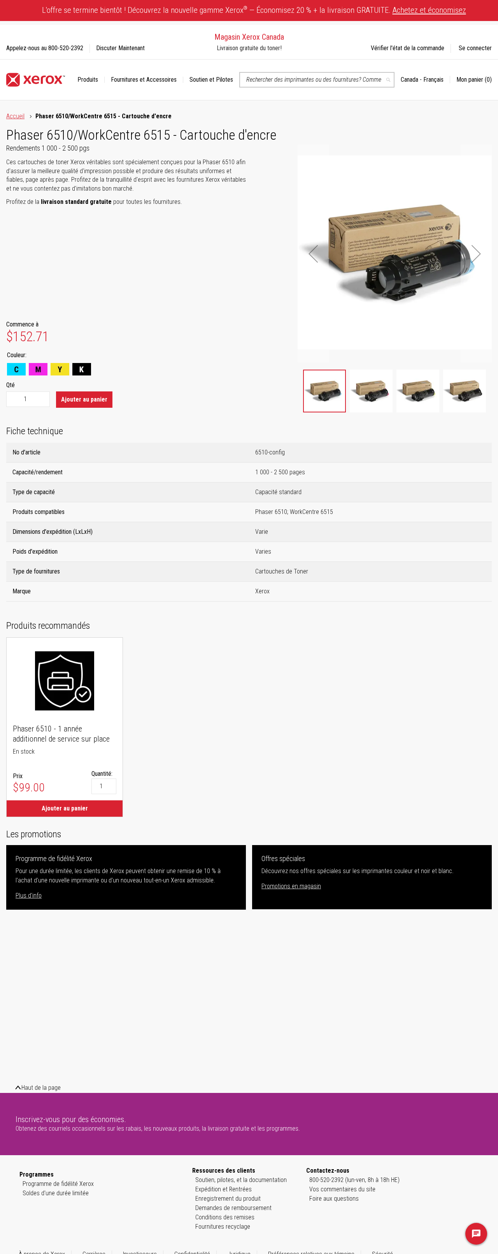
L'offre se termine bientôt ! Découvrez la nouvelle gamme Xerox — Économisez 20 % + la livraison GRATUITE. (254, 10)
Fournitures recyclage (222, 1226)
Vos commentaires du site (342, 1189)
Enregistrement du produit (228, 1198)
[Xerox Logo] (35, 80)
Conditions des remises (224, 1217)
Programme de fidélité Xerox (58, 1183)
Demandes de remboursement (233, 1208)
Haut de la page (41, 1087)
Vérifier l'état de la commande (407, 48)
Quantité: (101, 773)
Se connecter (475, 48)
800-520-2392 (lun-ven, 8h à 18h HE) (354, 1180)
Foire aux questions (334, 1198)
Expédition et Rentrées (223, 1189)
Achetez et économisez (429, 10)
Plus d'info (29, 895)
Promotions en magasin (291, 886)
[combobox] (317, 80)
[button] (425, 80)
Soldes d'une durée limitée (56, 1193)
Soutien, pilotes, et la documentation (241, 1180)
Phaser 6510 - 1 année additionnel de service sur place (61, 734)
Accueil (15, 116)
